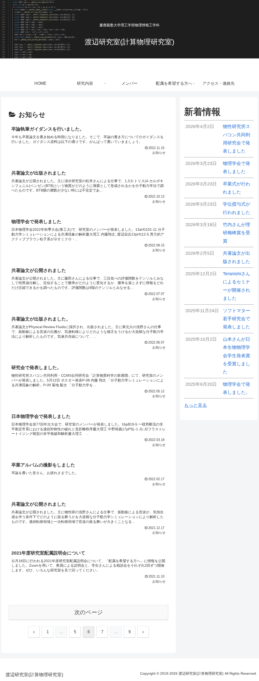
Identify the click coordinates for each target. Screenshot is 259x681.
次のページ (88, 612)
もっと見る (195, 405)
